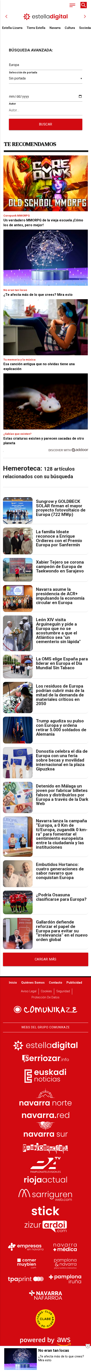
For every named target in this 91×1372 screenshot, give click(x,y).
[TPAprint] (26, 1279)
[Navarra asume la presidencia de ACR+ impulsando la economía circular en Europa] (18, 598)
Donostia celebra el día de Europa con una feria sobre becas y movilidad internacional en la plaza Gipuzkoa (62, 760)
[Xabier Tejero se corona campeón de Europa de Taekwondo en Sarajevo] (18, 570)
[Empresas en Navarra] (26, 1247)
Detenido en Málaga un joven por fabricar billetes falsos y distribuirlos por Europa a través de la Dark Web (62, 795)
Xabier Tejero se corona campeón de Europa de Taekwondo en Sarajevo (60, 566)
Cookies (46, 991)
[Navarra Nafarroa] (45, 1295)
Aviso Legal (28, 991)
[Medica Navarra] (65, 1247)
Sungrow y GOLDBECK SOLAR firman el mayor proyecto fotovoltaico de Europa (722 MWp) (60, 508)
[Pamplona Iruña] (65, 1279)
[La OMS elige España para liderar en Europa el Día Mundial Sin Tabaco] (18, 666)
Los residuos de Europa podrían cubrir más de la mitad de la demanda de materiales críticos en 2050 (60, 695)
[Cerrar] (88, 1346)
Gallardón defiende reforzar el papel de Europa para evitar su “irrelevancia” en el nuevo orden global (62, 931)
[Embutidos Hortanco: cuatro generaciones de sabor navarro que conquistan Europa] (18, 873)
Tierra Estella (36, 28)
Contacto (55, 982)
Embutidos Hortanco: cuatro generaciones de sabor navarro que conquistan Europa (60, 871)
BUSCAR (45, 124)
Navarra (55, 28)
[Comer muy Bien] (26, 1263)
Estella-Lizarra (12, 28)
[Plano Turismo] (65, 1263)
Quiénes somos (33, 982)
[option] (45, 16)
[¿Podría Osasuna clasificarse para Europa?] (18, 902)
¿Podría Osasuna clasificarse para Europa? (61, 897)
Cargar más (46, 959)
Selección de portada (23, 72)
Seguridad (63, 991)
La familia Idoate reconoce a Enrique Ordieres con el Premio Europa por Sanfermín (59, 538)
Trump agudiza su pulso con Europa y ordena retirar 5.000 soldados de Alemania (61, 727)
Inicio (13, 982)
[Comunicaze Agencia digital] (45, 1009)
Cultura (70, 28)
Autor (12, 103)
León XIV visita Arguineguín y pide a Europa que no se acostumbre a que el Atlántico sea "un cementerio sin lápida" (58, 631)
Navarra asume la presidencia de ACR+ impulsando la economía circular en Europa (60, 596)
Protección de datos (45, 997)
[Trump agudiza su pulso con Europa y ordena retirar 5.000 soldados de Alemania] (18, 730)
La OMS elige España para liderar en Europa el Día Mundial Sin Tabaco (62, 663)
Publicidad (74, 982)
